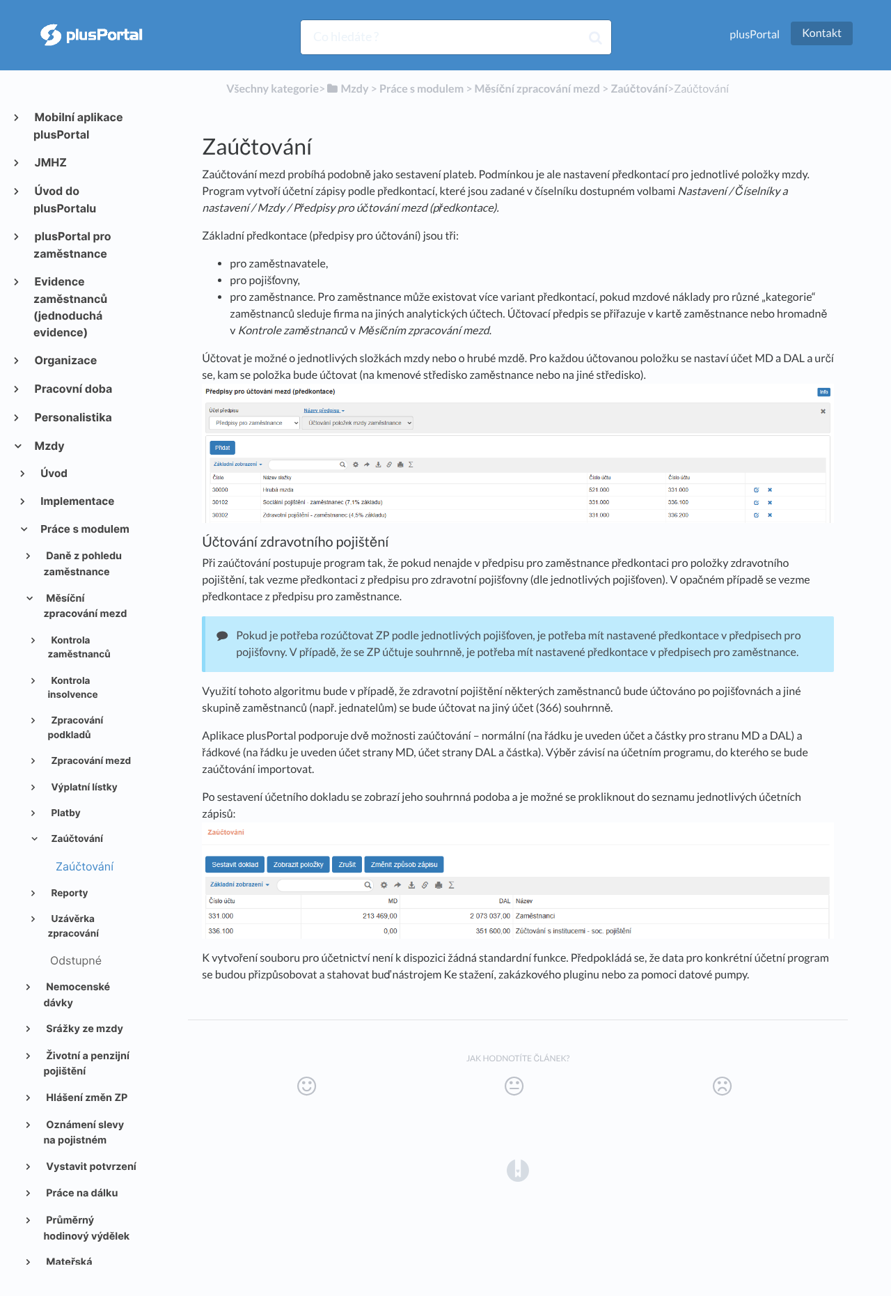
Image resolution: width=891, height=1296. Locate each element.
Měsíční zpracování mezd (85, 606)
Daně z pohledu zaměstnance (82, 564)
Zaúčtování (76, 839)
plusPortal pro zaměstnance (72, 244)
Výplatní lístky (83, 787)
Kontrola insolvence (72, 688)
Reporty (68, 893)
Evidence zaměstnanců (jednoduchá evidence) (70, 306)
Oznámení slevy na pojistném (83, 1133)
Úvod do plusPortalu (64, 199)
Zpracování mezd (90, 761)
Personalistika (72, 417)
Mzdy (49, 446)
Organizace (65, 360)
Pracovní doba (72, 389)
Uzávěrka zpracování (72, 926)
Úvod (53, 473)
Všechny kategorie (272, 88)
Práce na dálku (81, 1193)
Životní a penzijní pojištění (86, 1064)
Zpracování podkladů (75, 727)
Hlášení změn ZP (85, 1098)
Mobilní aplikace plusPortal (78, 125)
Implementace (77, 501)
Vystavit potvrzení (90, 1167)
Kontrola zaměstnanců (78, 647)
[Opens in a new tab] (518, 1169)
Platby (64, 813)
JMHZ (50, 162)
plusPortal (755, 34)
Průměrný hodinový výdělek (86, 1228)
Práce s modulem (84, 529)
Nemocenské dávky (76, 995)
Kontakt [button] (822, 33)
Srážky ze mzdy (83, 1029)
